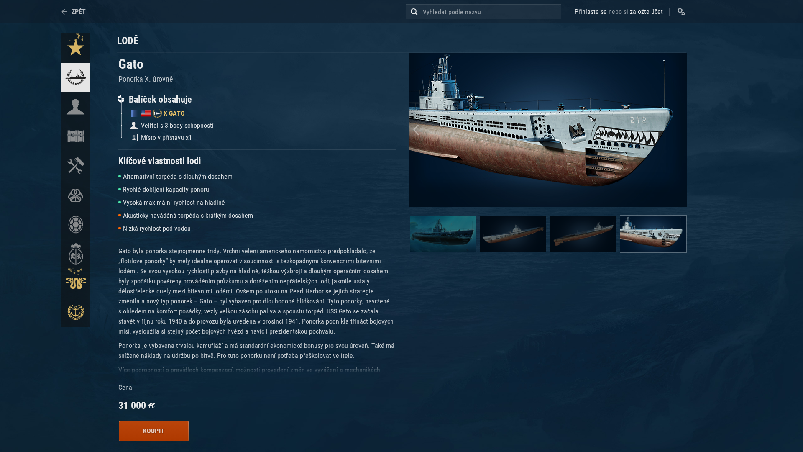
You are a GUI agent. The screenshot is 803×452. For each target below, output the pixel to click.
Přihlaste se (591, 11)
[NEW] (75, 48)
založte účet (646, 11)
